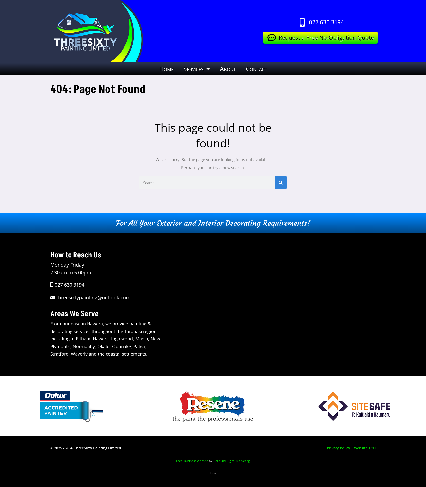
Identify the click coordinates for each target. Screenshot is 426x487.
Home (166, 68)
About (228, 68)
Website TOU (365, 448)
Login (213, 473)
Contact (256, 68)
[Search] (281, 182)
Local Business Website (192, 461)
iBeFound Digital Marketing (231, 461)
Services (193, 68)
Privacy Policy (338, 448)
